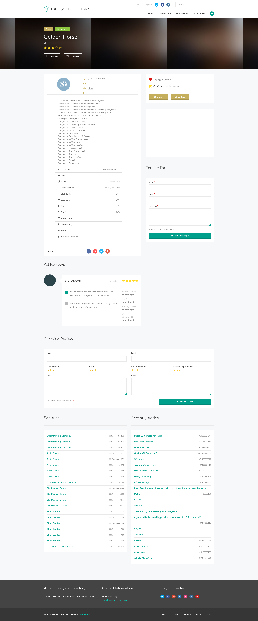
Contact (210, 614)
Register (148, 5)
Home (162, 614)
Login (138, 5)
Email (152, 194)
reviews (174, 86)
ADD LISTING (199, 13)
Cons (133, 375)
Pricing (175, 614)
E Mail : (63, 230)
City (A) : (90, 212)
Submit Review (187, 401)
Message (153, 206)
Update (181, 96)
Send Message (182, 235)
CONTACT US (165, 13)
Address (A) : (66, 224)
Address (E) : (66, 218)
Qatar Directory (85, 614)
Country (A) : (90, 200)
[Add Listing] (212, 13)
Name (152, 182)
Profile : (86, 132)
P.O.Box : (90, 181)
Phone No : (90, 169)
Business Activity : (69, 236)
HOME (151, 13)
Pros (49, 375)
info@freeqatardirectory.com (114, 600)
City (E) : (90, 206)
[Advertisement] (180, 133)
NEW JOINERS (182, 13)
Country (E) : (90, 193)
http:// (90, 88)
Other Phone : (90, 187)
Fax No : (64, 175)
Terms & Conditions (192, 614)
